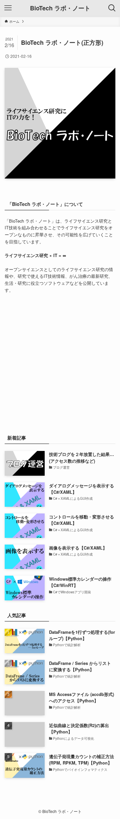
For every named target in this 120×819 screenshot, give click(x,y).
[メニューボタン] (8, 8)
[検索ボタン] (112, 8)
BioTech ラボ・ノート (60, 8)
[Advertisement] (60, 363)
